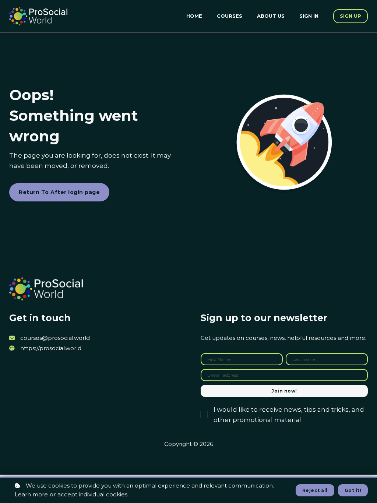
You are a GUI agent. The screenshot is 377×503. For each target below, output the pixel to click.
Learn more (31, 494)
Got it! (353, 490)
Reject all (315, 490)
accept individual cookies (92, 494)
